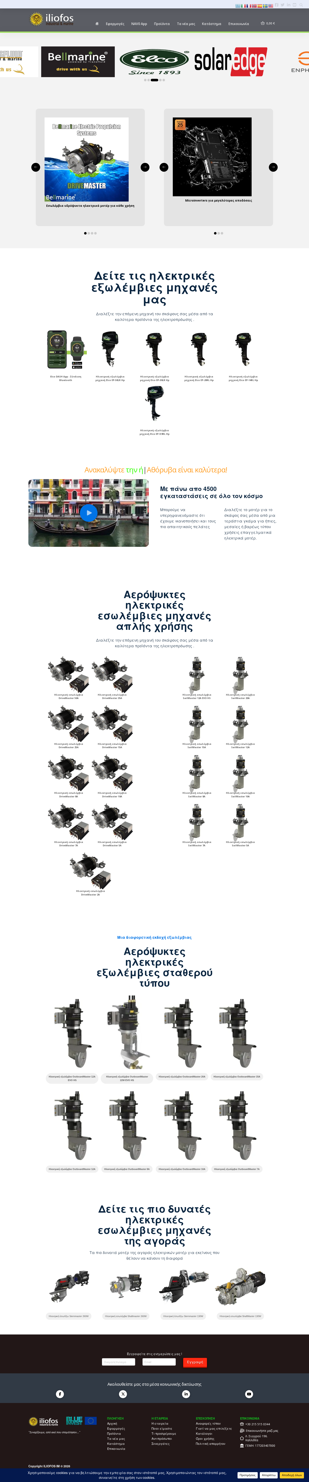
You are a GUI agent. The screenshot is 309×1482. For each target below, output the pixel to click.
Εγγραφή (195, 1361)
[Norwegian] (254, 5)
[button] (89, 513)
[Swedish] (265, 5)
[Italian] (243, 5)
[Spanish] (260, 5)
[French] (249, 5)
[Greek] (238, 5)
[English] (271, 5)
